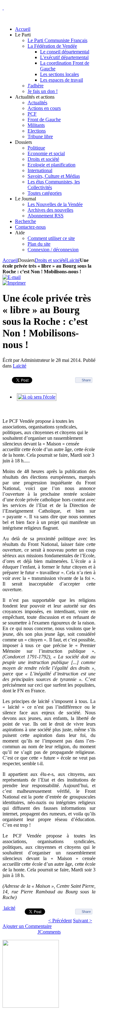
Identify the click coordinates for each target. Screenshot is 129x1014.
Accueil (10, 260)
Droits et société (50, 260)
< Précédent (60, 920)
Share (86, 380)
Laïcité (73, 260)
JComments (49, 932)
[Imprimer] (14, 283)
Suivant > (82, 920)
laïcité (9, 908)
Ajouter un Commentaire (27, 926)
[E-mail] (12, 277)
